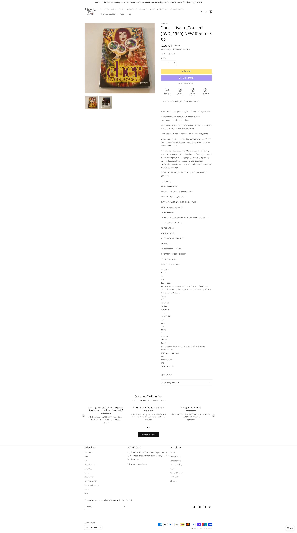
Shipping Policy (176, 465)
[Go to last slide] (83, 415)
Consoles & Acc (90, 481)
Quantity (163, 58)
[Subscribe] (123, 506)
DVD (86, 456)
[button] (114, 9)
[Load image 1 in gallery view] (91, 102)
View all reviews (148, 434)
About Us (173, 481)
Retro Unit (198, 529)
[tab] (147, 427)
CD (86, 461)
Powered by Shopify (206, 529)
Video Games (89, 465)
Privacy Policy (175, 456)
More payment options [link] (186, 83)
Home (172, 452)
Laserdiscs (88, 469)
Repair (87, 489)
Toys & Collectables (92, 485)
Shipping (173, 49)
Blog (86, 493)
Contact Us (174, 477)
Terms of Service (176, 473)
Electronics (89, 477)
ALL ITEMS (88, 452)
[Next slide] (213, 415)
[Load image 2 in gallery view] (105, 102)
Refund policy (175, 461)
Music (87, 473)
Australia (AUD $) (92, 527)
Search (173, 469)
